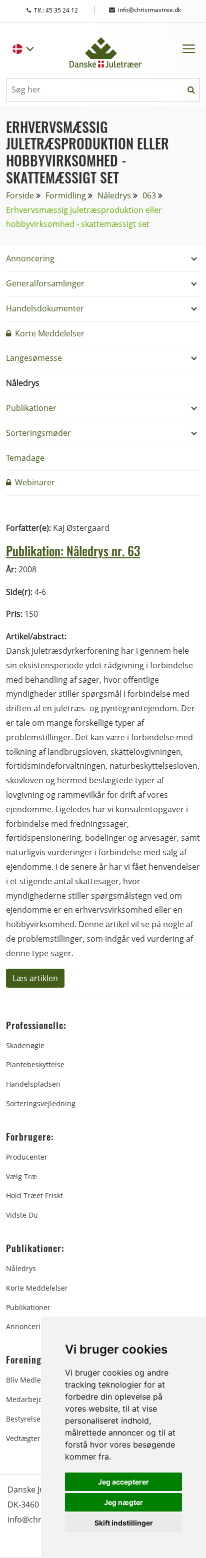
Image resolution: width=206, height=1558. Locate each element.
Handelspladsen (33, 1084)
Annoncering (30, 258)
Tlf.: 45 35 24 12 (65, 10)
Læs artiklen (35, 978)
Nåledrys (114, 195)
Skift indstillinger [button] (123, 1523)
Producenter (27, 1157)
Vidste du (22, 1215)
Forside (20, 195)
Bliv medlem (27, 1380)
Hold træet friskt (34, 1195)
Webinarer (34, 482)
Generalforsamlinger (45, 283)
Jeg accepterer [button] (123, 1482)
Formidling (66, 195)
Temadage (25, 457)
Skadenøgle (25, 1045)
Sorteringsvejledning (41, 1103)
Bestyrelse (23, 1419)
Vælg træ (21, 1176)
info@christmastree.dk (149, 9)
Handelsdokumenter (45, 308)
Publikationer (31, 407)
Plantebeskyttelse (35, 1064)
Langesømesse (34, 357)
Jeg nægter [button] (123, 1502)
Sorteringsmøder (38, 432)
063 (149, 195)
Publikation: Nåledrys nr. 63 (73, 550)
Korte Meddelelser (48, 333)
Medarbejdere (30, 1399)
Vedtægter (23, 1438)
